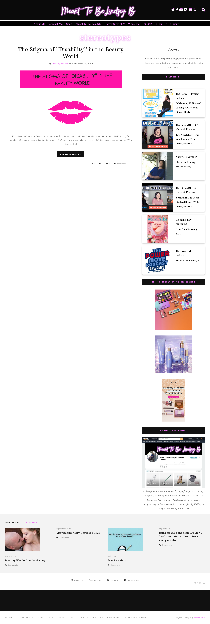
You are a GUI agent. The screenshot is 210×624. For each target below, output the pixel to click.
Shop (69, 24)
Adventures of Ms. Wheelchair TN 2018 (129, 24)
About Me (39, 24)
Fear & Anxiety (117, 560)
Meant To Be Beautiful (89, 24)
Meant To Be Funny (167, 24)
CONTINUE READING (70, 154)
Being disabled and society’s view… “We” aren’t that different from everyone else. (180, 536)
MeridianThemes (199, 617)
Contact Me (56, 24)
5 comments (64, 537)
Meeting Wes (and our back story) (25, 560)
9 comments (13, 565)
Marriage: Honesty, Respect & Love (78, 532)
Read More (32, 523)
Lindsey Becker (60, 63)
